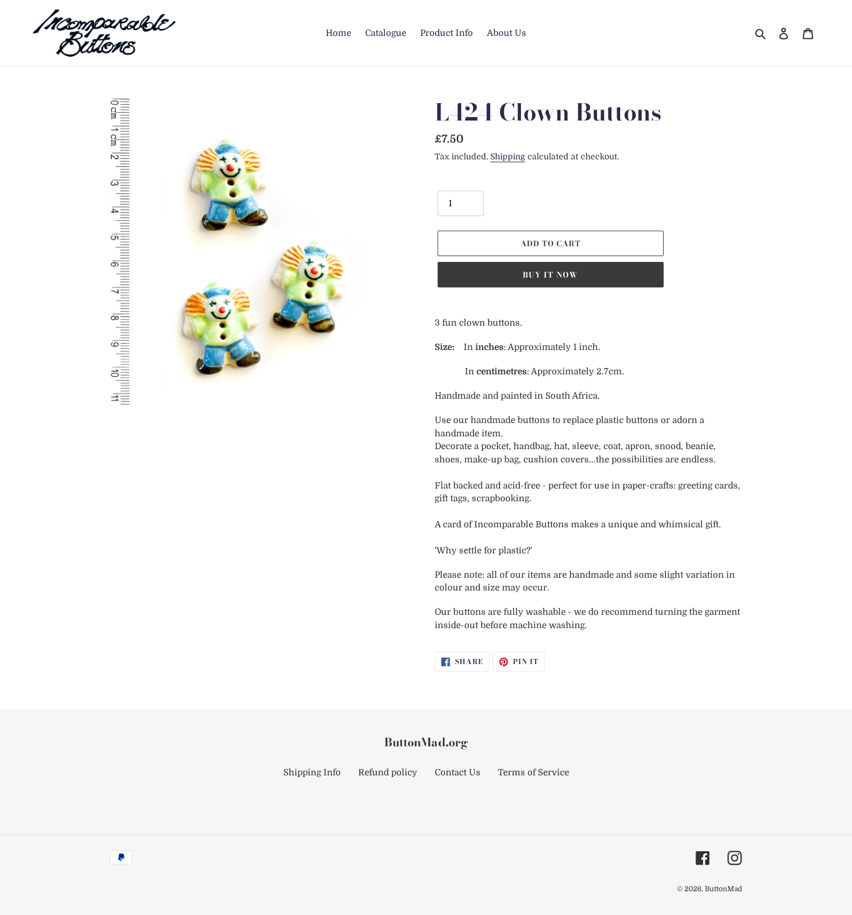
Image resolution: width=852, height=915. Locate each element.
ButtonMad (723, 889)
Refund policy (387, 772)
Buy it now (550, 274)
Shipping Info (312, 772)
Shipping (507, 156)
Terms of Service (533, 772)
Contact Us (457, 772)
